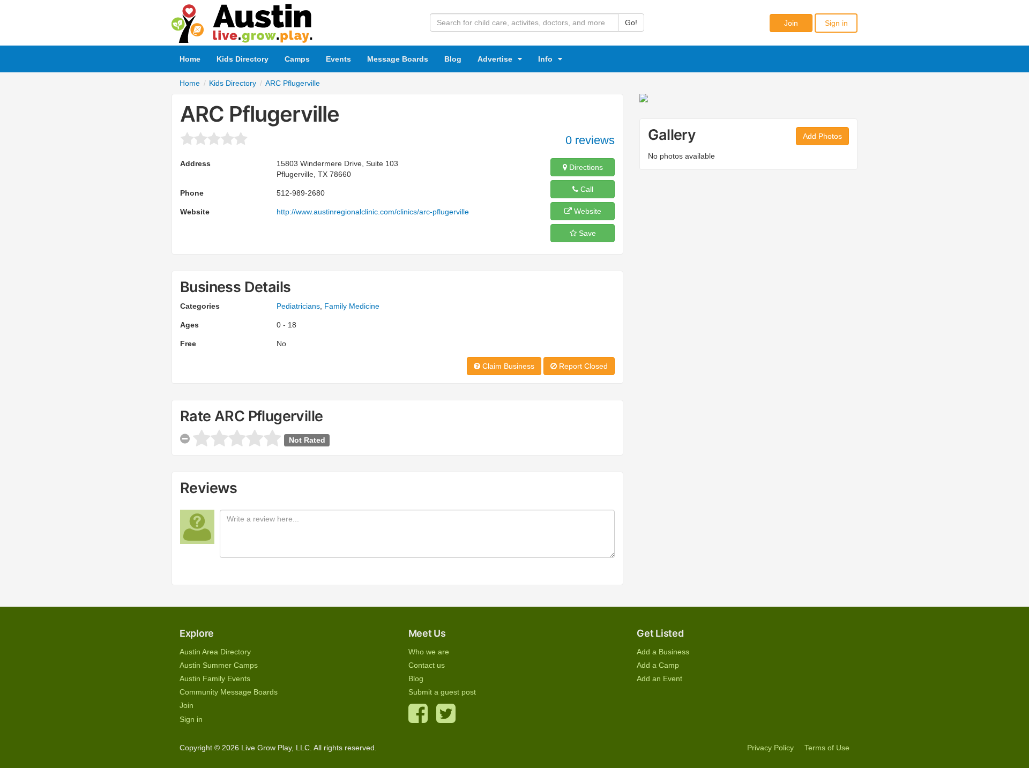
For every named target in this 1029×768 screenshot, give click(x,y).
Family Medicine (351, 306)
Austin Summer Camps (219, 665)
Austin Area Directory (215, 651)
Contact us (426, 665)
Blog (452, 59)
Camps (297, 59)
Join (791, 23)
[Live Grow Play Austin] (242, 21)
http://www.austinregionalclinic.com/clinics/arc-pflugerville (373, 211)
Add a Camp (658, 665)
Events (338, 59)
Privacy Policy (770, 747)
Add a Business (663, 651)
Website (586, 211)
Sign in (836, 23)
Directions (585, 167)
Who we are (428, 651)
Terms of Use (826, 747)
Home (190, 59)
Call (585, 189)
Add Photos (822, 136)
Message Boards (397, 59)
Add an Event (659, 678)
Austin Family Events (215, 678)
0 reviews (590, 140)
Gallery (672, 135)
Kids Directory (243, 59)
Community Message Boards (229, 692)
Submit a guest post (442, 692)
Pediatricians (298, 306)
